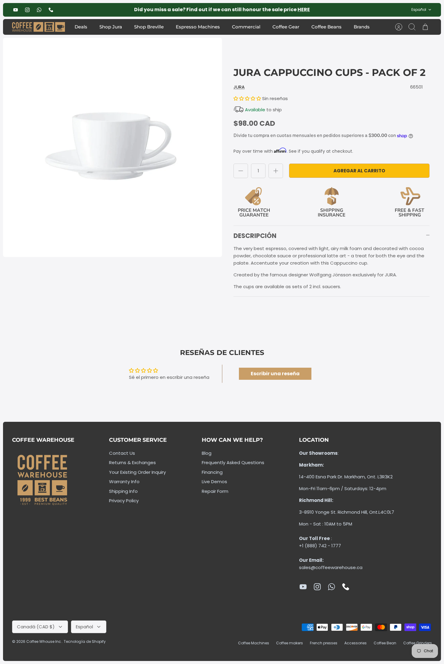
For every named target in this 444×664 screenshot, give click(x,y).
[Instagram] (27, 9)
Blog (206, 453)
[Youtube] (15, 9)
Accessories (355, 643)
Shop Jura (110, 27)
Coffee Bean (385, 643)
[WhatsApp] (39, 9)
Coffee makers (289, 643)
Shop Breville (149, 27)
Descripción (254, 235)
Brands (362, 27)
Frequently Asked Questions (233, 462)
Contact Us (122, 453)
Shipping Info (123, 491)
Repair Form (215, 491)
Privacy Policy (124, 500)
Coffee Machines (253, 643)
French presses (323, 643)
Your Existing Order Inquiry (137, 472)
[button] (247, 98)
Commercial (246, 27)
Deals (81, 27)
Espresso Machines (198, 27)
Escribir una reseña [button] (275, 373)
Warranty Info (124, 481)
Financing (212, 472)
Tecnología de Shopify (85, 641)
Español (418, 9)
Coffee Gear (285, 27)
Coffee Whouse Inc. (44, 641)
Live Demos (214, 481)
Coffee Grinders (417, 643)
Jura (239, 87)
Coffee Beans (326, 27)
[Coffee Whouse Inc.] (38, 27)
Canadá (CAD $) (36, 626)
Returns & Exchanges (132, 462)
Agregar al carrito (359, 171)
